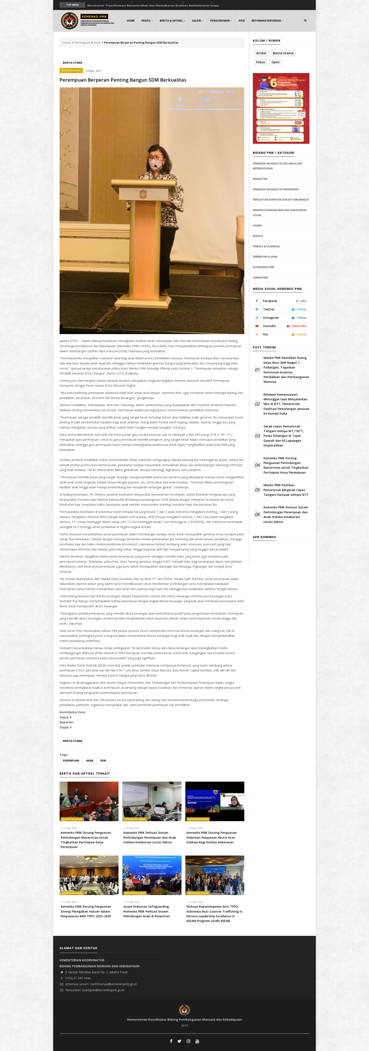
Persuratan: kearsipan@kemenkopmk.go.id (94, 990)
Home (131, 20)
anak (89, 760)
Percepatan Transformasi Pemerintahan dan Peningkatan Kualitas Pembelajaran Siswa (153, 5)
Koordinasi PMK (263, 267)
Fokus (260, 62)
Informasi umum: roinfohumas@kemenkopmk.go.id (100, 984)
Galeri (197, 20)
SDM (103, 760)
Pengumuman (220, 20)
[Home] (88, 20)
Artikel (261, 53)
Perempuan (71, 760)
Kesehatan (260, 179)
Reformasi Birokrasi (267, 20)
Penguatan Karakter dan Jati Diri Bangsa (281, 199)
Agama (257, 225)
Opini (276, 62)
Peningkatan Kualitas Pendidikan (276, 189)
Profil (146, 20)
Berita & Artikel (172, 20)
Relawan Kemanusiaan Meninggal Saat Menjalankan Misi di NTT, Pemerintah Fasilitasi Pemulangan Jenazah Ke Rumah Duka (286, 404)
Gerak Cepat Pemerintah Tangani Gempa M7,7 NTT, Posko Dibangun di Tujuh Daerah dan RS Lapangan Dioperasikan (284, 436)
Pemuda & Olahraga (266, 246)
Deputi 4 (65, 717)
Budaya (258, 236)
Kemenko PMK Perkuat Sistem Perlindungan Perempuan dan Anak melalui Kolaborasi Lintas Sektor (286, 514)
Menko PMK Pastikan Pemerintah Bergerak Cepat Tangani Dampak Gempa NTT (286, 490)
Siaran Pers (260, 277)
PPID (242, 20)
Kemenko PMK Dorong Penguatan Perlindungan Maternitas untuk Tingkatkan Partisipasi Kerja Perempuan (286, 465)
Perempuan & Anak (88, 42)
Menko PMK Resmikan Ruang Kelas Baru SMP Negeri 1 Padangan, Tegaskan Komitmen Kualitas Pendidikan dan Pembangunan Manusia (286, 370)
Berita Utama (72, 63)
